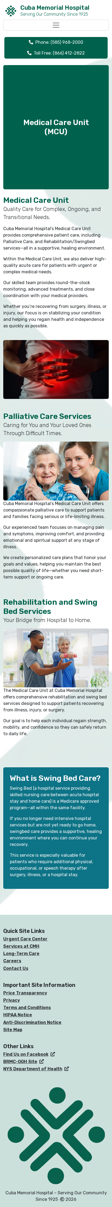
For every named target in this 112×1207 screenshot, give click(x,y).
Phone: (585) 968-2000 (59, 42)
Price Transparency (25, 993)
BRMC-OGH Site (20, 1061)
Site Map (12, 1029)
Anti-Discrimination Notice (32, 1022)
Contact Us (15, 968)
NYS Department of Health (32, 1068)
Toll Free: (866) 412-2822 (59, 53)
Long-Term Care (21, 953)
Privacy (11, 1000)
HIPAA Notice (17, 1014)
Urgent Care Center (25, 939)
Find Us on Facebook (25, 1054)
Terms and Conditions (27, 1007)
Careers (12, 960)
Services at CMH (21, 946)
